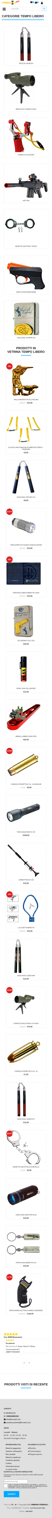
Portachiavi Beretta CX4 (26, 1263)
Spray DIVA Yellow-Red (26, 688)
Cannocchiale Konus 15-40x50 (26, 1023)
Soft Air (26, 201)
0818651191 (11, 1413)
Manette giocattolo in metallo (26, 1167)
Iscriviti (12, 1494)
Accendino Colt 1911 (26, 641)
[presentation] (24, 1362)
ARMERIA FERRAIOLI (39, 1505)
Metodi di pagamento (13, 1448)
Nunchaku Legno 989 (26, 976)
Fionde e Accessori (26, 155)
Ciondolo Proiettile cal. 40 (26, 1071)
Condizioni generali (12, 1460)
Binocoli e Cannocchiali (26, 109)
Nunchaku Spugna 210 (26, 497)
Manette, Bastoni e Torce (26, 246)
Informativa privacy (13, 1466)
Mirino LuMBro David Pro (26, 736)
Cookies (9, 1463)
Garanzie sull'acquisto (14, 1451)
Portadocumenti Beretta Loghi (26, 593)
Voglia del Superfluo (26, 338)
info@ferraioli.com (13, 1419)
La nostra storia (11, 1469)
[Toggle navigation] (4, 9)
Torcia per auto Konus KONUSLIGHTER (26, 545)
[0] (31, 3)
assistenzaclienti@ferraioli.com (18, 1422)
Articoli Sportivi (26, 63)
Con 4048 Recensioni (13, 1337)
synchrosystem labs (37, 1508)
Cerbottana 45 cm (26, 880)
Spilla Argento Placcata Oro (26, 400)
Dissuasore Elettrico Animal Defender (26, 1310)
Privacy (35, 1485)
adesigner (29, 1511)
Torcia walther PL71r (26, 832)
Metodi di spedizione (13, 1457)
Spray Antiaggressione (26, 292)
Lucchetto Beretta (26, 928)
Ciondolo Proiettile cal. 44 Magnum (26, 784)
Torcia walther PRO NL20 (26, 1215)
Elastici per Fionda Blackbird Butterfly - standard (26, 448)
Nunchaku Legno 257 (26, 1119)
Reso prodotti (10, 1454)
